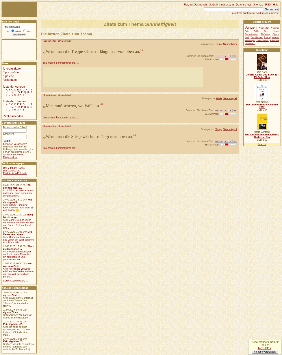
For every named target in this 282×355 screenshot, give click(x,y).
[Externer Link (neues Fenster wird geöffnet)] (262, 69)
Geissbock (250, 43)
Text (29, 31)
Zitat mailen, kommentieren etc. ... (61, 62)
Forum (188, 4)
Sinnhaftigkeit (230, 44)
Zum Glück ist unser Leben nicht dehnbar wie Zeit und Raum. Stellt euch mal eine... (18, 224)
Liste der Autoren (14, 86)
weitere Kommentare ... (15, 280)
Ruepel (267, 37)
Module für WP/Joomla (15, 173)
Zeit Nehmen (256, 37)
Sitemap (258, 4)
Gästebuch (200, 4)
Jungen (251, 27)
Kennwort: (8, 133)
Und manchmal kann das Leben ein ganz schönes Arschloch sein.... (18, 240)
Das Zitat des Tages (14, 168)
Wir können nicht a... (17, 186)
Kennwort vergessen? (15, 144)
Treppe (218, 44)
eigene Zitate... (11, 295)
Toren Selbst (262, 40)
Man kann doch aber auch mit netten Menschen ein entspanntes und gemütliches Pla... (17, 255)
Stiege (218, 129)
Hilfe (275, 4)
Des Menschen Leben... (17, 233)
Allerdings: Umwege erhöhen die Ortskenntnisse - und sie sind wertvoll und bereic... (18, 272)
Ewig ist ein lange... (18, 216)
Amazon (262, 144)
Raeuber (274, 40)
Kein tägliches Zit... (14, 324)
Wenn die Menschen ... (18, 247)
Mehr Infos (264, 348)
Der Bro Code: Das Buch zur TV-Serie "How (262, 76)
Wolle (219, 98)
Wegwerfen (264, 28)
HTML (18, 31)
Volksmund (10, 79)
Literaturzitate (12, 68)
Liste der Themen (14, 101)
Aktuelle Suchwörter (268, 13)
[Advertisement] (123, 77)
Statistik (213, 4)
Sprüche (8, 76)
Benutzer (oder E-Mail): (15, 127)
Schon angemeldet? (13, 154)
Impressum (227, 4)
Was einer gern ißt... (17, 201)
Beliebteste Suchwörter (243, 13)
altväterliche (64, 41)
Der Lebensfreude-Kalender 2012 (262, 106)
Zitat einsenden (13, 116)
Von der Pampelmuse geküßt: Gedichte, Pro (262, 135)
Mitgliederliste (10, 157)
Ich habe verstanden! (265, 351)
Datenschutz (243, 4)
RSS (268, 4)
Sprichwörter (49, 41)
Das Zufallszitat (11, 170)
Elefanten (265, 34)
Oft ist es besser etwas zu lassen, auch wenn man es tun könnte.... (18, 193)
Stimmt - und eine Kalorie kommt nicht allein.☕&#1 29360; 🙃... (18, 208)
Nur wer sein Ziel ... (17, 264)
